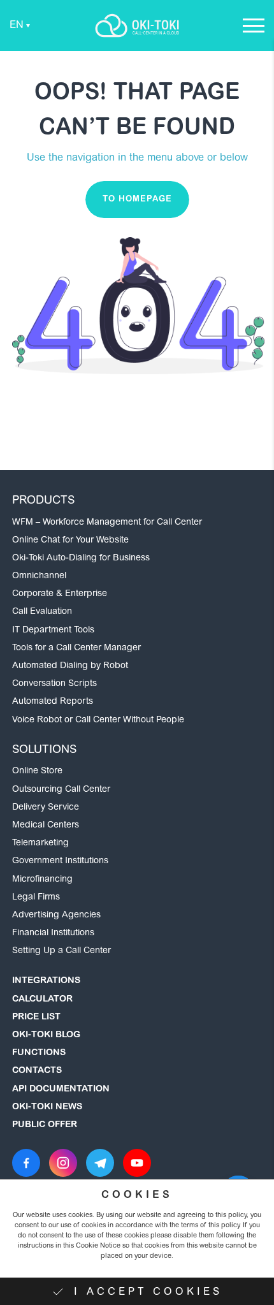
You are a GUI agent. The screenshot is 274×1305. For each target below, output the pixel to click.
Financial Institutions (53, 933)
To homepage (137, 199)
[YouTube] (137, 1163)
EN (17, 25)
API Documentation (61, 1089)
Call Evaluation (42, 612)
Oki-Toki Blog (46, 1035)
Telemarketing (40, 843)
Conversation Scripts (54, 684)
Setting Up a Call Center (61, 951)
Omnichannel (39, 576)
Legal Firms (36, 897)
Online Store (37, 771)
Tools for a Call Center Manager (76, 648)
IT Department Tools (53, 630)
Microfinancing (42, 879)
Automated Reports (52, 701)
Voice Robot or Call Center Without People (98, 720)
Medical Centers (45, 825)
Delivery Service (45, 807)
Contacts (37, 1071)
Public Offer (44, 1125)
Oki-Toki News (47, 1107)
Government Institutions (60, 861)
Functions (39, 1053)
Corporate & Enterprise (59, 594)
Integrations (46, 981)
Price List (36, 1017)
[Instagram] (63, 1163)
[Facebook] (26, 1163)
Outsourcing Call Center (61, 789)
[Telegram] (100, 1163)
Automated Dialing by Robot (70, 666)
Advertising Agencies (56, 915)
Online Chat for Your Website (70, 540)
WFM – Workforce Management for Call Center (107, 522)
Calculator (42, 999)
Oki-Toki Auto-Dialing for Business (81, 558)
